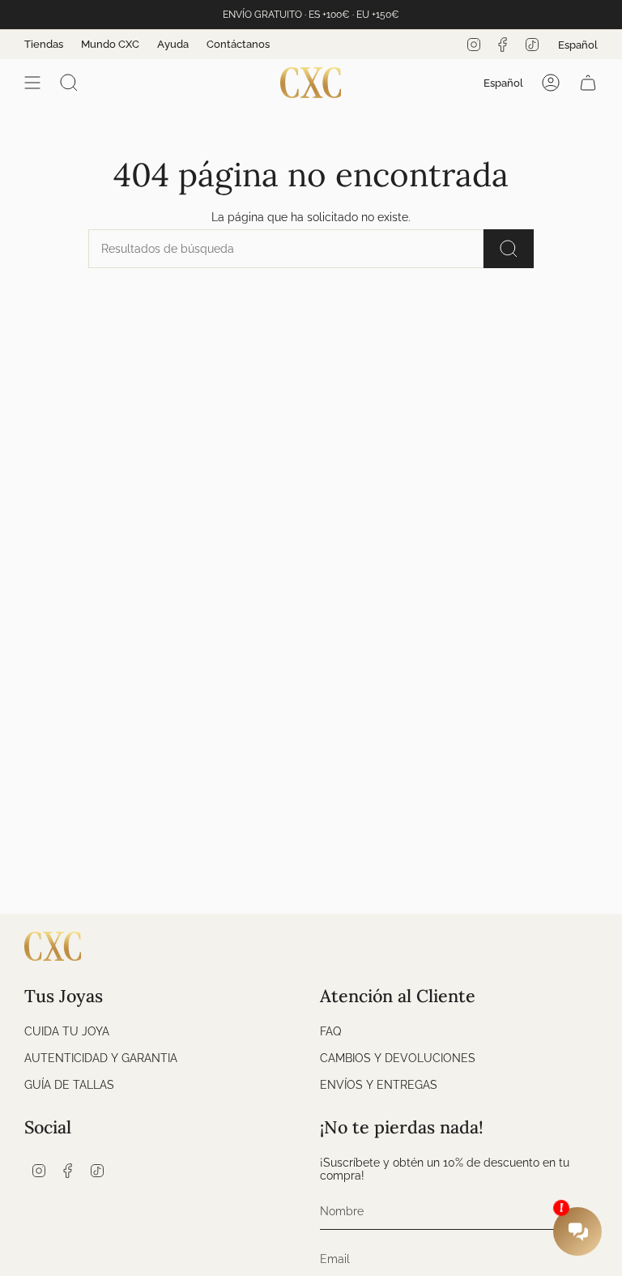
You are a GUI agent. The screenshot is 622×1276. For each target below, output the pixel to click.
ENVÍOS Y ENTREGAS (378, 1084)
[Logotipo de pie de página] (52, 946)
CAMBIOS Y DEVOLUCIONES (397, 1058)
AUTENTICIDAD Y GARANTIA (100, 1058)
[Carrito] (588, 82)
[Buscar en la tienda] (509, 248)
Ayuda (173, 44)
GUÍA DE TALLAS (69, 1084)
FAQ (330, 1031)
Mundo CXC (110, 44)
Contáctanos (238, 44)
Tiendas (43, 44)
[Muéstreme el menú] (32, 82)
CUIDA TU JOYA (66, 1031)
